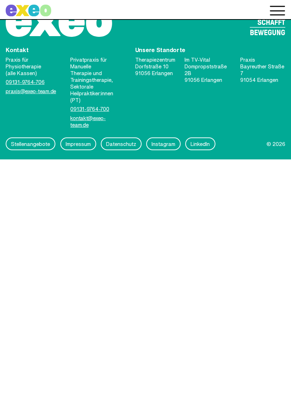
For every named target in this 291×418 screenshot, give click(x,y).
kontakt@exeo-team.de (87, 121)
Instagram (163, 144)
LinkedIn (200, 144)
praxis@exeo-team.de (31, 91)
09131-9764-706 (25, 82)
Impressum (78, 144)
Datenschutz (121, 144)
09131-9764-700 (89, 109)
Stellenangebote (30, 144)
